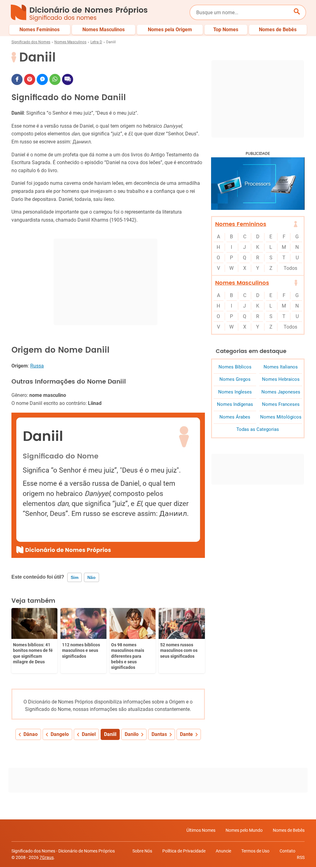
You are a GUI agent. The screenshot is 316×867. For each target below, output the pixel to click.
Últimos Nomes (200, 830)
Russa (37, 366)
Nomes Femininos (240, 224)
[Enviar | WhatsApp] (54, 79)
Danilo (132, 734)
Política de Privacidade (184, 850)
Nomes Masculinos (70, 42)
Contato (287, 850)
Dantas (159, 734)
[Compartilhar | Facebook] (17, 79)
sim (74, 577)
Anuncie (223, 850)
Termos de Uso (255, 850)
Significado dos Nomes (30, 42)
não (91, 577)
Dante (186, 734)
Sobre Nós (142, 850)
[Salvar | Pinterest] (29, 79)
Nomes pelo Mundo (244, 830)
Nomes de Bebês (289, 830)
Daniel (89, 734)
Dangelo (60, 734)
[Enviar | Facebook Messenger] (42, 79)
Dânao (30, 734)
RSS (301, 857)
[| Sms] (67, 79)
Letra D (96, 42)
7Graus (47, 857)
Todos (290, 268)
